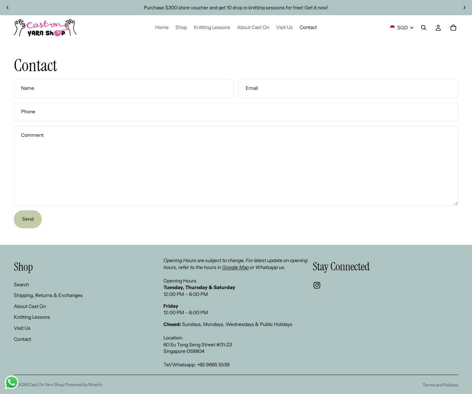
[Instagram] (317, 285)
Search (21, 284)
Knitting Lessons (32, 317)
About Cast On (30, 306)
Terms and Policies (440, 384)
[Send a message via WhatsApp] (11, 382)
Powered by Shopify (83, 384)
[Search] (423, 27)
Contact (22, 339)
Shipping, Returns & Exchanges (48, 295)
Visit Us (22, 328)
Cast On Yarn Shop (46, 384)
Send (28, 219)
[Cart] (453, 27)
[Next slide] (464, 7)
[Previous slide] (7, 7)
